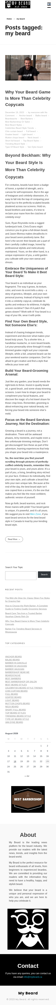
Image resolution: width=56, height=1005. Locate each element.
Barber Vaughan (14, 669)
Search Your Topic (14, 567)
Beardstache (11, 118)
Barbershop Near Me (17, 672)
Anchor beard (25, 115)
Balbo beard (41, 115)
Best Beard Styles (13, 125)
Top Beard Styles (31, 140)
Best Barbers (27, 118)
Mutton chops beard (14, 137)
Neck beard (33, 137)
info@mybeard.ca (32, 977)
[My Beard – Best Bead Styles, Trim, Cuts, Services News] (23, 4)
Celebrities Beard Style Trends (19, 128)
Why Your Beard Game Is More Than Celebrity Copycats (27, 98)
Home (9, 19)
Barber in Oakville (16, 663)
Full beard (31, 131)
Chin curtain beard (14, 131)
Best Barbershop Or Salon (17, 122)
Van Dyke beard (35, 147)
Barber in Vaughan (16, 666)
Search (44, 574)
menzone (35, 112)
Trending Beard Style (15, 144)
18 (15, 761)
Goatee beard (11, 134)
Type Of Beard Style (14, 147)
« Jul (27, 776)
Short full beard (12, 140)
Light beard (27, 134)
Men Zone (35, 514)
